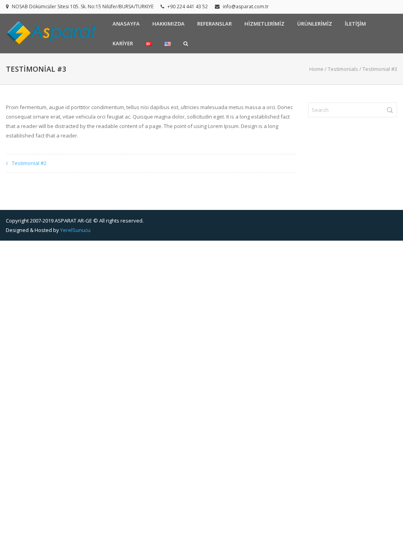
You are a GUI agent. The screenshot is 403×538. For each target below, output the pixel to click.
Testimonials (343, 68)
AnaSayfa (126, 23)
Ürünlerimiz (314, 23)
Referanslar (214, 23)
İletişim (355, 23)
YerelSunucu (75, 230)
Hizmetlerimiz (264, 23)
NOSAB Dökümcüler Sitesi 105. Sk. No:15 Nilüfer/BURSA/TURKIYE (82, 6)
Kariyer (123, 43)
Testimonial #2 (29, 163)
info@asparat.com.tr (246, 6)
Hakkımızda (168, 23)
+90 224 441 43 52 (187, 6)
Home (316, 68)
